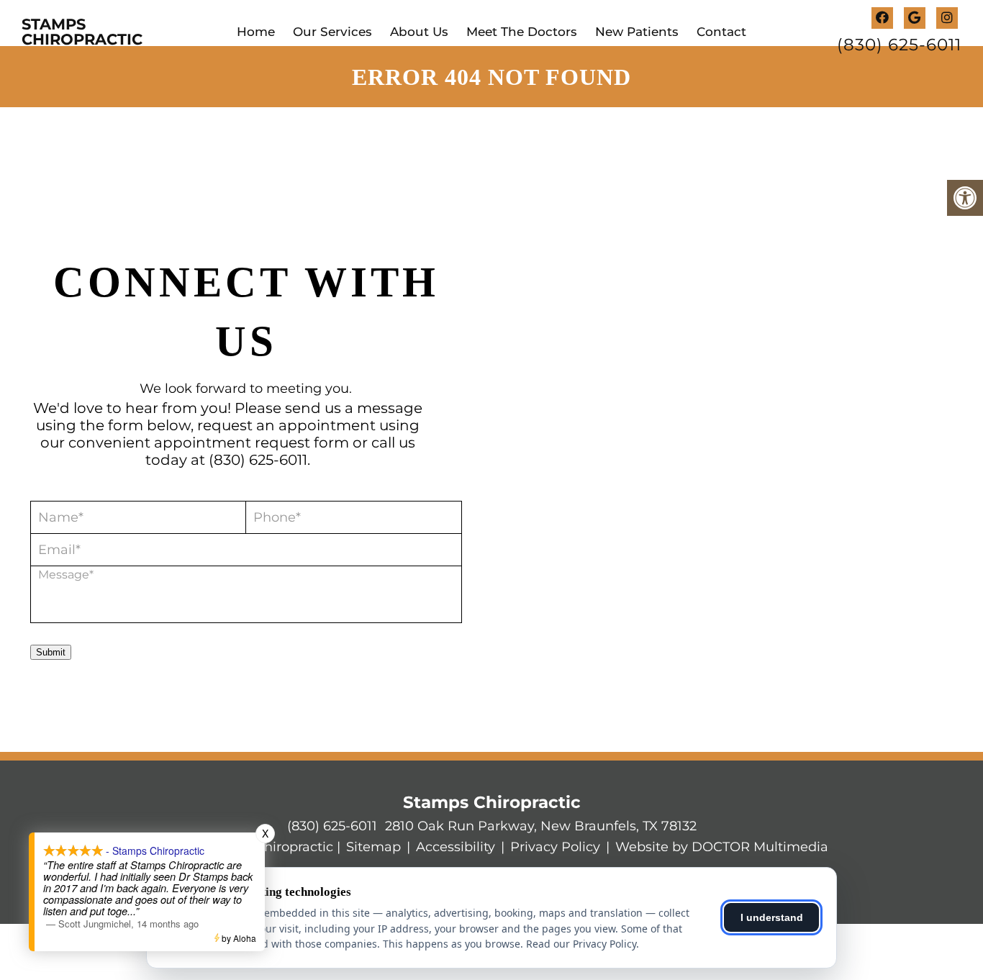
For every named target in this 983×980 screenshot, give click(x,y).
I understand (771, 917)
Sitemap (373, 847)
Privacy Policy (555, 847)
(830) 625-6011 (899, 45)
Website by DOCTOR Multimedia (721, 847)
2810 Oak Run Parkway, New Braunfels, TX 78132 (541, 826)
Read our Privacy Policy (581, 943)
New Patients (637, 31)
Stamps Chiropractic (82, 32)
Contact (721, 31)
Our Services (332, 31)
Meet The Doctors (521, 31)
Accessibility (455, 847)
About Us (419, 31)
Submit (50, 652)
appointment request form (251, 442)
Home (256, 31)
